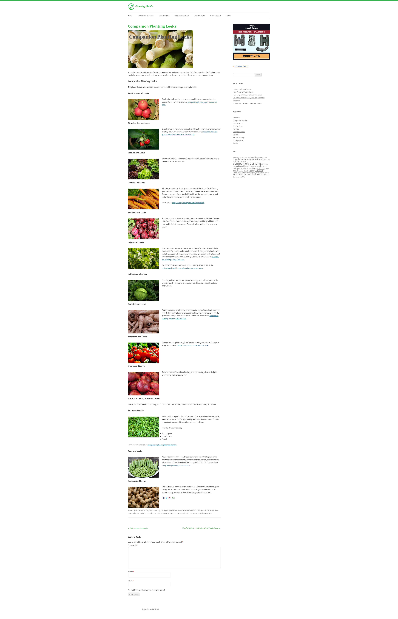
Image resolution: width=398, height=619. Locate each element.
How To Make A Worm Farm (243, 92)
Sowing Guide (215, 15)
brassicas (193, 510)
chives (236, 161)
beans (180, 510)
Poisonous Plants (182, 15)
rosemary (244, 172)
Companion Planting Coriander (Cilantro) (247, 103)
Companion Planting (146, 15)
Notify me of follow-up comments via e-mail (148, 590)
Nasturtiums (252, 168)
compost (264, 164)
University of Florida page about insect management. (182, 268)
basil (253, 157)
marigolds (237, 168)
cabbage (200, 510)
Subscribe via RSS (241, 66)
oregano (267, 168)
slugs (267, 172)
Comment (132, 545)
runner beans (255, 172)
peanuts (172, 513)
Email (131, 581)
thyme (266, 174)
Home (130, 15)
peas (177, 513)
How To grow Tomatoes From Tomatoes (247, 95)
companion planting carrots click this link (188, 203)
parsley (235, 171)
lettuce (153, 513)
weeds (235, 143)
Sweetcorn (259, 174)
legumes (147, 513)
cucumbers (237, 166)
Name (131, 571)
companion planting (247, 163)
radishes (236, 172)
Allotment (236, 117)
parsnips (166, 513)
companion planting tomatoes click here (192, 345)
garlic (248, 166)
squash (241, 174)
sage (260, 172)
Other (228, 15)
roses (249, 172)
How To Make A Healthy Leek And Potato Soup (201, 528)
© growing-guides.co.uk (150, 609)
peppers (251, 171)
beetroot (186, 510)
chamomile (267, 159)
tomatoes (193, 513)
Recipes (235, 135)
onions (159, 513)
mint (244, 168)
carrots (206, 510)
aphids (235, 157)
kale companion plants (138, 528)
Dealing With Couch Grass (242, 89)
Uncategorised (238, 140)
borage (235, 159)
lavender (253, 166)
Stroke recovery (238, 137)
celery (212, 510)
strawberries (184, 513)
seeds (264, 172)
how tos (236, 129)
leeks (142, 513)
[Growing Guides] (141, 9)
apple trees (173, 510)
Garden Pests (164, 15)
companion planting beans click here (162, 445)
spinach (235, 174)
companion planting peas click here (176, 465)
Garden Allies (199, 15)
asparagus (247, 157)
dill (243, 166)
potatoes (259, 170)
